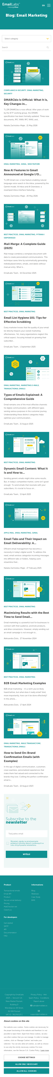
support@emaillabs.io (38, 1014)
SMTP (6, 926)
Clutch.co (8, 910)
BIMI (33, 900)
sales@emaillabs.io (40, 1006)
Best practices (11, 234)
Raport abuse (39, 1001)
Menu (48, 5)
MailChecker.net (10, 907)
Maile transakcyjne (31, 743)
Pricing (6, 903)
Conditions (44, 998)
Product (7, 897)
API (5, 929)
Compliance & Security (15, 90)
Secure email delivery (12, 900)
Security (8, 94)
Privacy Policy (36, 995)
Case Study (35, 897)
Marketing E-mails (30, 385)
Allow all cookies (26, 1071)
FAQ (5, 936)
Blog (33, 891)
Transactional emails (12, 891)
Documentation (10, 933)
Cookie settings (26, 1057)
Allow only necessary (26, 1064)
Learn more (45, 1050)
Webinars (35, 894)
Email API (7, 894)
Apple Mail (9, 533)
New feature (34, 164)
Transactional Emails (14, 389)
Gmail (24, 164)
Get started (8, 923)
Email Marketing (35, 90)
